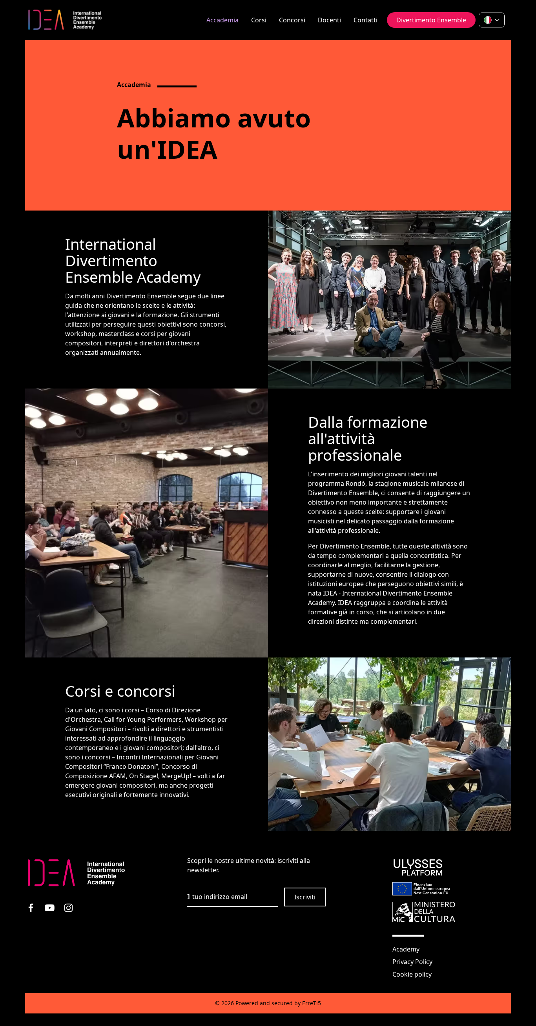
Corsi (258, 20)
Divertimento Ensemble (431, 20)
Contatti (365, 20)
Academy (405, 949)
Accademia (222, 20)
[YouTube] (53, 911)
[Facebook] (34, 911)
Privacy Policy (412, 961)
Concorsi (292, 20)
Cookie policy (412, 974)
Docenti (329, 20)
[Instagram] (72, 911)
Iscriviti (304, 897)
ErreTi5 (311, 1003)
